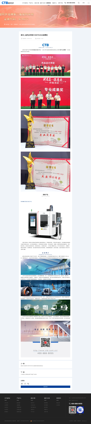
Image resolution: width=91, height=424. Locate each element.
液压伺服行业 (33, 407)
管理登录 (79, 420)
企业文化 (6, 407)
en (83, 2)
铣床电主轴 (19, 411)
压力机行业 (33, 405)
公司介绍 (6, 402)
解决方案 (37, 3)
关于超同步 (25, 3)
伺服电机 (18, 405)
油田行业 (32, 409)
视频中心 (54, 3)
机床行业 (32, 402)
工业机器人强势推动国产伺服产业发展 (29, 374)
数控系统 (18, 402)
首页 (12, 24)
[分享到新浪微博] (25, 383)
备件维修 (46, 405)
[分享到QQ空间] (22, 383)
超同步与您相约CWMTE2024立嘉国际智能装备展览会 (32, 365)
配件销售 (46, 407)
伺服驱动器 (19, 407)
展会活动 (58, 402)
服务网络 (46, 402)
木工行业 (32, 411)
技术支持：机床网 (72, 420)
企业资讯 (58, 405)
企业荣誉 (6, 405)
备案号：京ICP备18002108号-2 (23, 420)
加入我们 (6, 409)
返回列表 (45, 386)
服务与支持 (43, 3)
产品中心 (31, 3)
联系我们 (6, 411)
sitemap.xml (84, 420)
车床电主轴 (19, 409)
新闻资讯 (48, 3)
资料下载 (60, 3)
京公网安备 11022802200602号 (38, 420)
